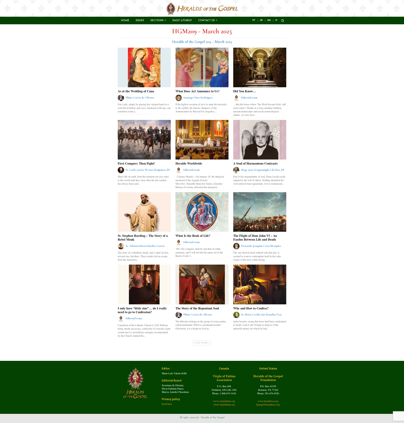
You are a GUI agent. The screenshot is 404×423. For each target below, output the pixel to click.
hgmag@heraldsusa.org (268, 404)
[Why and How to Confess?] (259, 284)
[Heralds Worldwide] (201, 140)
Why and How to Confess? (251, 308)
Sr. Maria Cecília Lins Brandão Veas (261, 314)
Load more (201, 343)
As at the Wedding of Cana (136, 91)
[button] (282, 20)
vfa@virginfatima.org (224, 404)
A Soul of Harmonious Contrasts (255, 163)
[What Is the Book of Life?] (201, 212)
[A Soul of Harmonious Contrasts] (259, 140)
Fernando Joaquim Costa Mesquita (261, 246)
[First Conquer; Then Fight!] (144, 140)
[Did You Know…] (259, 67)
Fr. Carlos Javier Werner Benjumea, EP (148, 170)
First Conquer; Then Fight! (136, 163)
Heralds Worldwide (188, 163)
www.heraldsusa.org (268, 401)
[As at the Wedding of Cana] (144, 67)
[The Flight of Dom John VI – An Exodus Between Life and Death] (259, 212)
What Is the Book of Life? (192, 235)
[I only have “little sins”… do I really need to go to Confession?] (144, 284)
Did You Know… (244, 91)
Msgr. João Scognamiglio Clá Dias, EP (262, 170)
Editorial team (249, 97)
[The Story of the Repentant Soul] (201, 284)
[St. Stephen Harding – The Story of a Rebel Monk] (144, 212)
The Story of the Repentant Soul (197, 308)
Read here (167, 403)
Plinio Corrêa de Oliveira (140, 97)
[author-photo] (121, 98)
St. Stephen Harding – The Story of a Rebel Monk (143, 237)
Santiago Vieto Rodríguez (198, 97)
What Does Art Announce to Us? (197, 91)
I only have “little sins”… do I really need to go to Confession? (142, 310)
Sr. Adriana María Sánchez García (145, 246)
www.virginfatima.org (224, 401)
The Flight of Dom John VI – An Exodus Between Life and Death (255, 237)
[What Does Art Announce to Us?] (201, 67)
